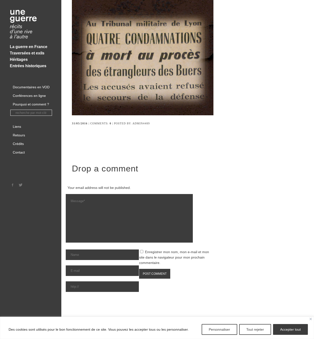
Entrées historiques (28, 66)
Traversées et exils (27, 53)
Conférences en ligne (29, 96)
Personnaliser (219, 329)
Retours (19, 135)
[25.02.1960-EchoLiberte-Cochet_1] (146, 114)
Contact (19, 152)
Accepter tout (290, 329)
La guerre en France (28, 47)
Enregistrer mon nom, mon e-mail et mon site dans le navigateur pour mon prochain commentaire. (174, 257)
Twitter (20, 185)
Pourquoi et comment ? (31, 104)
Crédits (18, 144)
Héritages (19, 59)
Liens (17, 127)
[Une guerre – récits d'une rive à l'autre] (31, 25)
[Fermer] (311, 319)
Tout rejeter (255, 329)
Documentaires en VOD (31, 87)
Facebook (12, 185)
